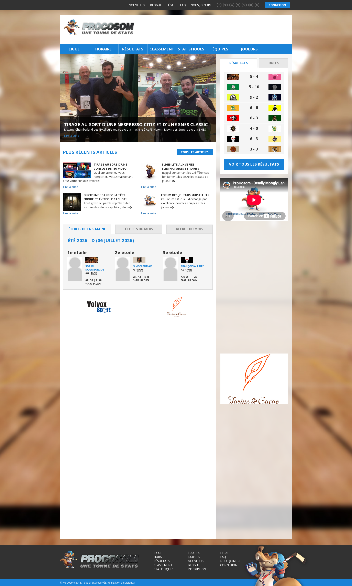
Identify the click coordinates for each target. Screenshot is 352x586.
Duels (274, 63)
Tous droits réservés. (94, 582)
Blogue (156, 5)
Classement (162, 49)
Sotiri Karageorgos (94, 267)
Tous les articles (195, 152)
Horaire (103, 49)
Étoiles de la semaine (87, 229)
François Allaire (192, 266)
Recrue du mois (189, 229)
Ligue (74, 49)
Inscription (197, 569)
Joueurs (249, 49)
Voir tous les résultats (254, 164)
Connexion (228, 565)
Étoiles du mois (139, 229)
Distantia (129, 582)
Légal (170, 5)
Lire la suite (71, 135)
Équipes (220, 49)
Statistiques (191, 49)
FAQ (183, 5)
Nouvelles (137, 5)
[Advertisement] (214, 29)
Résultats (132, 49)
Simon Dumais (142, 266)
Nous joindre (201, 5)
